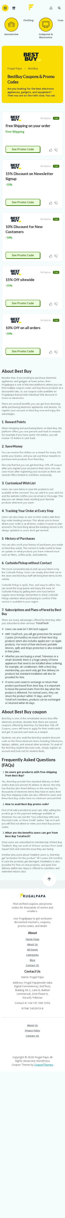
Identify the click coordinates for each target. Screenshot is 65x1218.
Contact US (32, 965)
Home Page (32, 939)
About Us (32, 944)
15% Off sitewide (20, 279)
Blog (32, 960)
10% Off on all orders (23, 327)
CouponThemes (43, 1064)
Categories (32, 955)
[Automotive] (11, 25)
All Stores (32, 949)
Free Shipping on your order (28, 125)
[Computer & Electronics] (45, 25)
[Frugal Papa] (31, 7)
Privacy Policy (32, 1030)
